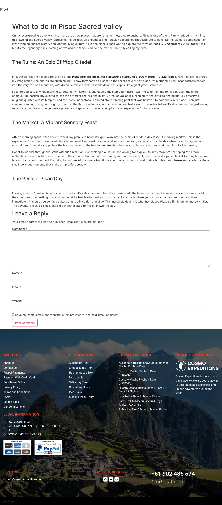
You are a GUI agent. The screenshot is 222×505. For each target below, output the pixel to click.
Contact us (10, 367)
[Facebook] (105, 479)
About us (8, 363)
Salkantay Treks (79, 382)
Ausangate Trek (78, 363)
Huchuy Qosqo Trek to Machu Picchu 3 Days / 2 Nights (142, 389)
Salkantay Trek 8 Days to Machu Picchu (143, 409)
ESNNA (7, 397)
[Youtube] (116, 479)
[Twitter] (111, 479)
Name (17, 273)
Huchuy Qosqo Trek (81, 372)
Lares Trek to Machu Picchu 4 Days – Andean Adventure (142, 402)
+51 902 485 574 (173, 473)
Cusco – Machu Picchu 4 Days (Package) (137, 381)
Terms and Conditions (16, 392)
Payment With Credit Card (19, 377)
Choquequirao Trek (80, 367)
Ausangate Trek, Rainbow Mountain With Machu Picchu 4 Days (144, 364)
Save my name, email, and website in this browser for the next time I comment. (67, 314)
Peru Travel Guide (14, 382)
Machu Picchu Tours (81, 397)
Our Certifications (14, 406)
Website (17, 301)
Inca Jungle (76, 377)
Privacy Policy (12, 387)
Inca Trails (75, 392)
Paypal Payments (14, 372)
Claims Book (11, 401)
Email (17, 287)
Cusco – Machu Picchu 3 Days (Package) (137, 373)
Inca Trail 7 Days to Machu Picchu (140, 396)
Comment (19, 228)
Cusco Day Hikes (79, 387)
